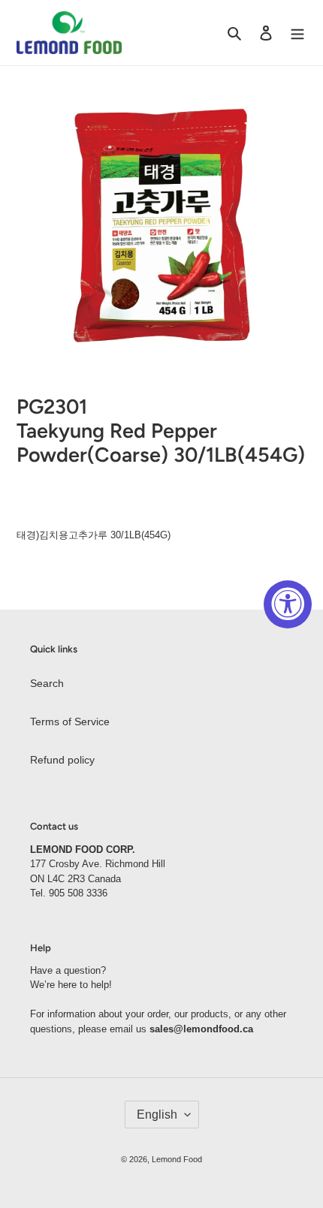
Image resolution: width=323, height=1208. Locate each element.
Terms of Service (70, 721)
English (157, 1114)
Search (47, 683)
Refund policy (62, 760)
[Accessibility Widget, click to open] (288, 604)
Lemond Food (177, 1159)
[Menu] (297, 32)
